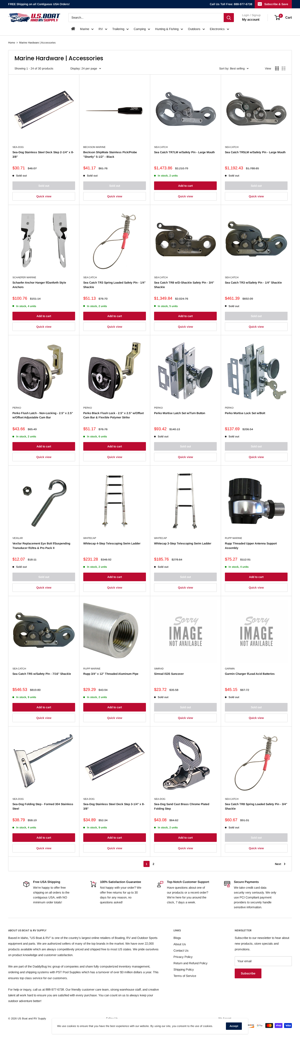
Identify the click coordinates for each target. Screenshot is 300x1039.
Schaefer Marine (24, 277)
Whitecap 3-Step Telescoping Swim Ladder (182, 543)
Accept (234, 1026)
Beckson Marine (94, 147)
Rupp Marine (233, 538)
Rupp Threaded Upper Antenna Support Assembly (251, 546)
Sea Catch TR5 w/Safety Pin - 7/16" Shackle (41, 673)
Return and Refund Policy (190, 963)
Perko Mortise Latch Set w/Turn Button (179, 413)
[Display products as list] (284, 68)
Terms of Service (184, 976)
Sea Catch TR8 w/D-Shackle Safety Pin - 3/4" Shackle (184, 285)
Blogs (177, 938)
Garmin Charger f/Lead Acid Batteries (250, 673)
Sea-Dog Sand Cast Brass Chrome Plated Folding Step (181, 806)
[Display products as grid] (277, 68)
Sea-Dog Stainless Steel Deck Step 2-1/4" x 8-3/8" (43, 154)
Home (11, 42)
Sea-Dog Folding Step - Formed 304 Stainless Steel (42, 806)
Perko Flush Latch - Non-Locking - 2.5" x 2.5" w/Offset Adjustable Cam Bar (42, 415)
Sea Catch (161, 147)
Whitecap (89, 538)
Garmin (230, 668)
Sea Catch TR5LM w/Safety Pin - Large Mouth (255, 152)
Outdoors (194, 29)
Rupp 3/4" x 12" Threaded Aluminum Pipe (110, 673)
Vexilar (17, 538)
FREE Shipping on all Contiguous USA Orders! (39, 4)
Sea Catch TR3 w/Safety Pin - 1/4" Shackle (253, 282)
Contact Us (181, 950)
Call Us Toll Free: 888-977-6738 (231, 4)
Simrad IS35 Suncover (169, 673)
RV (101, 29)
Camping (140, 29)
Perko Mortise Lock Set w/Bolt (245, 413)
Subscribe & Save (276, 4)
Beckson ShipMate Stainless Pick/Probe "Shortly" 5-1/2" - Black (110, 154)
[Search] (229, 17)
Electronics (217, 29)
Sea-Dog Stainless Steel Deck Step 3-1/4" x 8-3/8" (114, 806)
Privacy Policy (183, 957)
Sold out (43, 185)
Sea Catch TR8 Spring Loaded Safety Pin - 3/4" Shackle (256, 806)
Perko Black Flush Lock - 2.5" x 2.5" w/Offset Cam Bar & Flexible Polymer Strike (113, 415)
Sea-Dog (18, 147)
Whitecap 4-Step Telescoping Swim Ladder (111, 543)
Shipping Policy (183, 969)
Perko (16, 407)
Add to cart (185, 185)
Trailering (118, 29)
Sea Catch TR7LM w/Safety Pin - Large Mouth (184, 152)
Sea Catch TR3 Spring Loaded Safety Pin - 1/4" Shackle (114, 285)
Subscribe (248, 973)
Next (278, 864)
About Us (179, 944)
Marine (84, 29)
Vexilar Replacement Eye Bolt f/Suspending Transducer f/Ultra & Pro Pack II (41, 546)
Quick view (43, 196)
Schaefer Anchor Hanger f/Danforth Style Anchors (39, 285)
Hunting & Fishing (167, 29)
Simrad (159, 668)
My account (250, 19)
